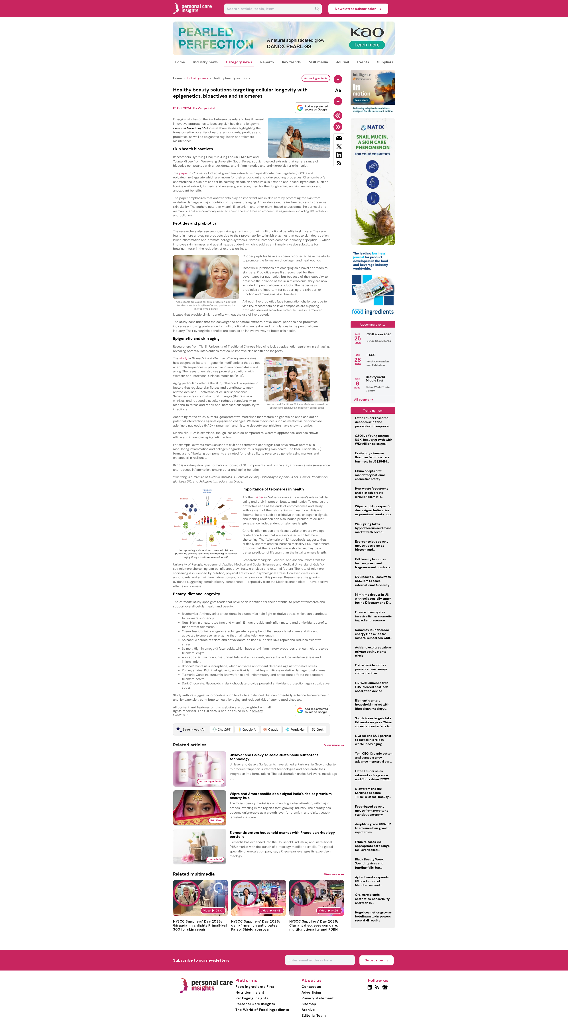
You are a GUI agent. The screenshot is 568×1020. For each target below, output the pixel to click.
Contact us (311, 986)
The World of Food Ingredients (262, 1010)
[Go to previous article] (338, 115)
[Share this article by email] (339, 139)
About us (312, 980)
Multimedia (318, 62)
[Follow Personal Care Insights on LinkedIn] (369, 989)
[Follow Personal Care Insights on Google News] (385, 989)
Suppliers (385, 62)
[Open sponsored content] (284, 53)
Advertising (311, 992)
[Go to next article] (338, 126)
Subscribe (374, 960)
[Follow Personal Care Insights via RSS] (377, 989)
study (183, 358)
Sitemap (309, 1004)
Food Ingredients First (254, 986)
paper (184, 173)
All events (361, 399)
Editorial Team (314, 1015)
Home (180, 62)
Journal (342, 62)
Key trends (291, 62)
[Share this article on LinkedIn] (339, 156)
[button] (221, 729)
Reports (267, 62)
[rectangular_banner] (373, 315)
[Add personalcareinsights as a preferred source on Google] (312, 107)
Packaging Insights (251, 998)
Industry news (205, 62)
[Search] (317, 9)
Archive (308, 1010)
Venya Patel (206, 108)
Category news (239, 62)
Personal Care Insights (255, 1004)
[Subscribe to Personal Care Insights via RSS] (339, 164)
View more (332, 745)
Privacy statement (318, 998)
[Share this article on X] (339, 147)
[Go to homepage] (206, 992)
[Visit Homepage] (192, 16)
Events (363, 62)
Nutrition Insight (249, 992)
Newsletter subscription (356, 9)
